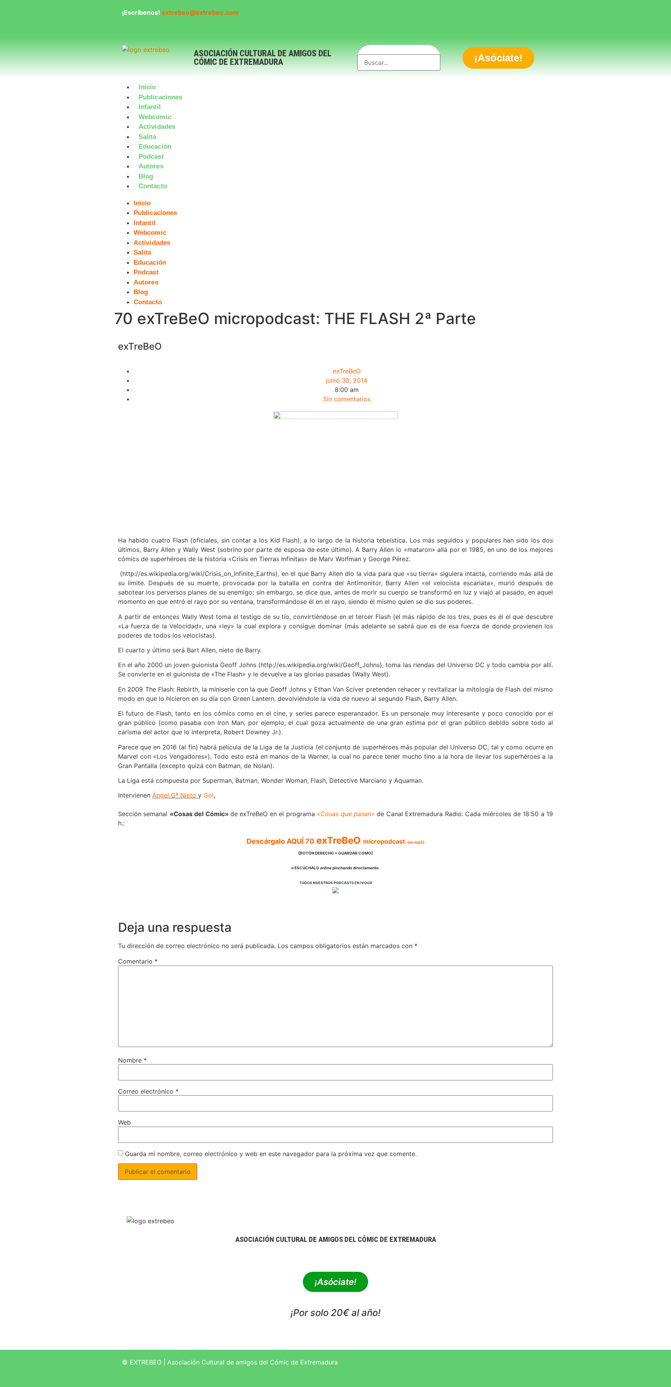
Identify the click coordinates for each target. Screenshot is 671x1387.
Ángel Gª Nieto (174, 795)
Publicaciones (160, 97)
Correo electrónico (148, 1091)
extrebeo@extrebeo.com (200, 12)
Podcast (151, 156)
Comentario (138, 961)
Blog (146, 176)
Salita (147, 136)
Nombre (132, 1060)
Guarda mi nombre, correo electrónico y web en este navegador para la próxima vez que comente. (271, 1154)
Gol (208, 795)
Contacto (153, 186)
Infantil (150, 107)
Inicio (147, 87)
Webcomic (155, 117)
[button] (335, 196)
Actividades (157, 126)
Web (124, 1122)
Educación (155, 146)
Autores (151, 166)
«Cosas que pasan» (346, 814)
